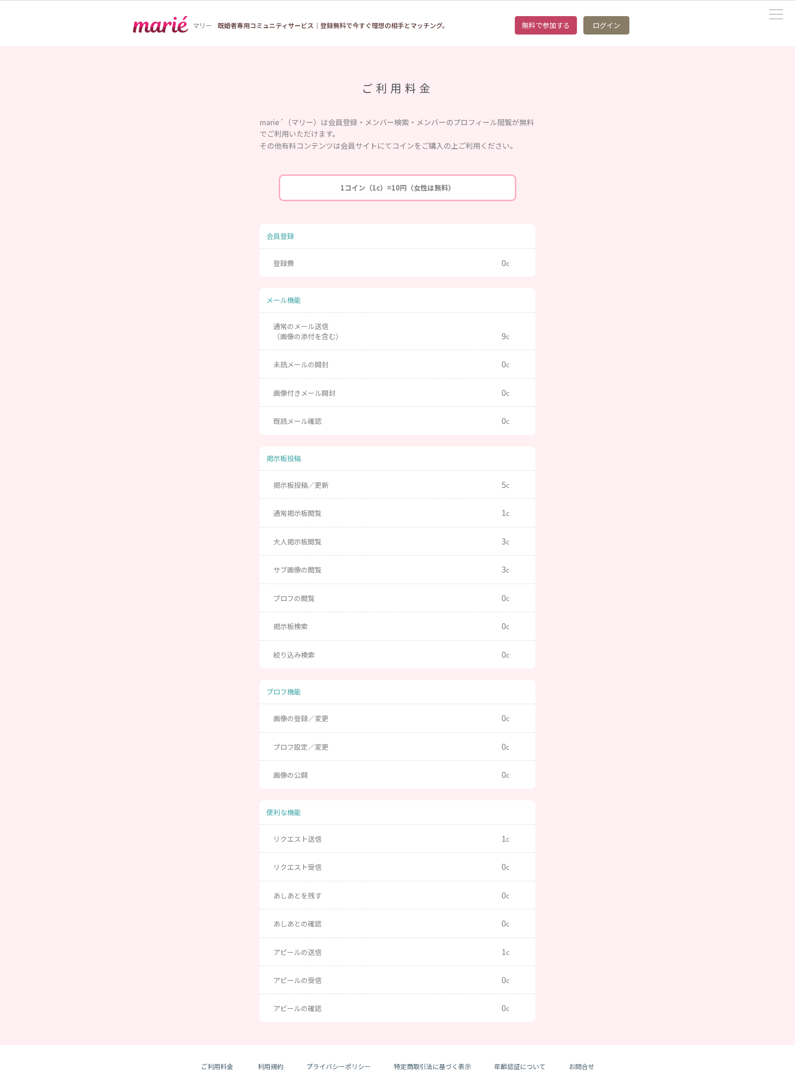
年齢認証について (520, 1066)
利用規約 (270, 1066)
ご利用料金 (217, 1066)
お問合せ (581, 1066)
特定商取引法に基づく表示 (432, 1066)
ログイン (606, 25)
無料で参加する (546, 25)
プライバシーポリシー (338, 1066)
